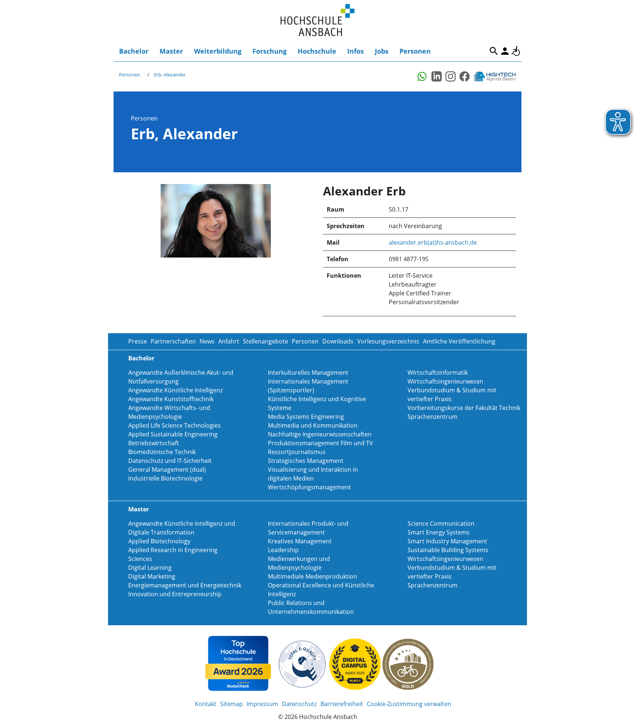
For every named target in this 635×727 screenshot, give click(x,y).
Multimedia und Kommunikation (313, 425)
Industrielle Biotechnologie (165, 478)
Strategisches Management (306, 461)
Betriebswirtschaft (153, 443)
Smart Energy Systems (439, 532)
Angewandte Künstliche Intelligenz (175, 390)
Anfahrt (228, 341)
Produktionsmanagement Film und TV (320, 443)
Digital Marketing (151, 576)
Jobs (381, 51)
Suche (493, 51)
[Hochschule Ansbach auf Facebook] (464, 76)
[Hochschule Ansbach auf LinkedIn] (436, 76)
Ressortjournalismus (297, 452)
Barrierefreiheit (515, 51)
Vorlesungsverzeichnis (388, 341)
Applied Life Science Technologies (174, 425)
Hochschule (317, 51)
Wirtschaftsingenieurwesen (445, 381)
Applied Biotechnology (159, 541)
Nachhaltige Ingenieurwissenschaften (320, 434)
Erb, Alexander (170, 74)
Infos (355, 51)
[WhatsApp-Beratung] (422, 76)
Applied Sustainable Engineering (173, 434)
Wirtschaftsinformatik (438, 372)
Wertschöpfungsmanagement (309, 487)
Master (171, 51)
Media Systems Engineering (306, 417)
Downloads (338, 341)
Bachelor (133, 51)
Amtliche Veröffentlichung (459, 341)
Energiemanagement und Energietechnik (184, 585)
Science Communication (441, 523)
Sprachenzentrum (433, 417)
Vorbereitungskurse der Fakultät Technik (464, 408)
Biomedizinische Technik (162, 452)
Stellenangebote (265, 341)
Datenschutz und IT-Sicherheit (170, 461)
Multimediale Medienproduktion (312, 576)
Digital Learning (150, 568)
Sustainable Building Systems (448, 550)
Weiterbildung (217, 51)
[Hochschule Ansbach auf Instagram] (450, 76)
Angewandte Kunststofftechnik (171, 399)
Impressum (262, 704)
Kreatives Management (300, 541)
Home (317, 20)
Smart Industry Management (447, 541)
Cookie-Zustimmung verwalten (409, 704)
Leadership (283, 550)
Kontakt (205, 704)
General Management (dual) (167, 469)
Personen (415, 51)
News (207, 341)
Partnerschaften (173, 341)
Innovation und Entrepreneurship (175, 594)
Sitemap (231, 704)
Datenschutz (299, 704)
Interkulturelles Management (308, 372)
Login (504, 51)
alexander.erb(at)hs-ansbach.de (433, 242)
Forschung (269, 51)
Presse (137, 341)
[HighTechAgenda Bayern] (497, 76)
